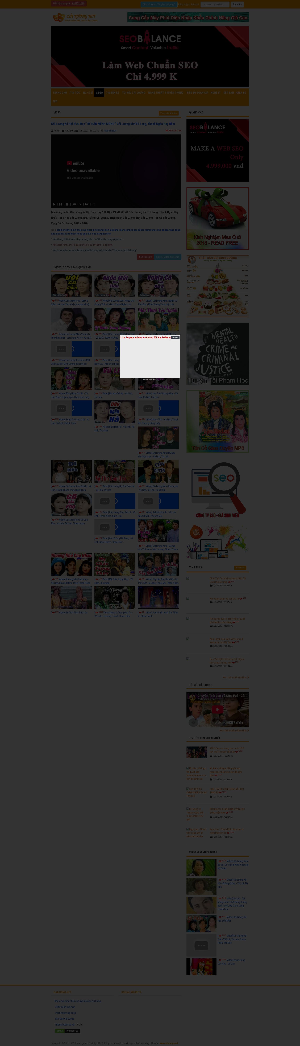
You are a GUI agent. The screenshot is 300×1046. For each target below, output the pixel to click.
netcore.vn (153, 379)
